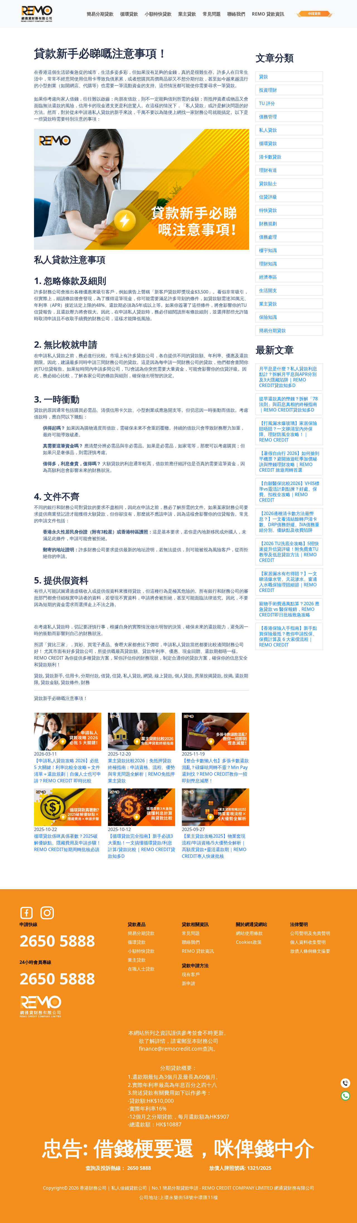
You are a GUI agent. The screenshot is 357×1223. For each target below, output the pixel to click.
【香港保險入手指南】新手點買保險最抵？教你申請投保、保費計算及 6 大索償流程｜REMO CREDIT (288, 636)
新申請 (188, 983)
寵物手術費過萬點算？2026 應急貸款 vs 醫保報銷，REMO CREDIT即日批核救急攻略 (289, 609)
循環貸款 (129, 14)
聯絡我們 (236, 14)
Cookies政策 (249, 942)
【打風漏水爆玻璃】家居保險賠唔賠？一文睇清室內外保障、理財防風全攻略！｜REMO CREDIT (288, 431)
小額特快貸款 (158, 14)
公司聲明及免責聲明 (310, 933)
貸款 (263, 76)
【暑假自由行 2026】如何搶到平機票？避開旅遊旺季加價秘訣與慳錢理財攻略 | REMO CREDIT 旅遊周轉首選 (289, 461)
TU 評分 (267, 103)
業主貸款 (187, 14)
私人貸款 (268, 130)
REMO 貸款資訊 (268, 14)
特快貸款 (268, 210)
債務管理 (268, 117)
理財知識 (268, 264)
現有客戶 (191, 974)
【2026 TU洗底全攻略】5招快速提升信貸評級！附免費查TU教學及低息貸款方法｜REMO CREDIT (289, 551)
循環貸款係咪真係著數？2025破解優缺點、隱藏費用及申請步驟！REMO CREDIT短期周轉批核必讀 (67, 842)
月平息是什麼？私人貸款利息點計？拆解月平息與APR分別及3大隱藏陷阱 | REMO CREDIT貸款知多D (288, 377)
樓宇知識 (268, 250)
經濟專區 (268, 277)
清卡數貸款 (270, 157)
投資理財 (268, 90)
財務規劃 (268, 223)
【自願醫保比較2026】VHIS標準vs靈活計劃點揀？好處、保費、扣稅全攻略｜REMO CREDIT (289, 491)
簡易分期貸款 (100, 14)
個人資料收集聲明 (308, 942)
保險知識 (268, 317)
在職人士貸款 (141, 969)
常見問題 (212, 14)
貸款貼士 (268, 183)
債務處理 (268, 237)
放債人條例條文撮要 (310, 951)
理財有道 (268, 170)
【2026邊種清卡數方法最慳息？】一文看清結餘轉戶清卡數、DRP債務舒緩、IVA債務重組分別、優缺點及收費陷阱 (289, 521)
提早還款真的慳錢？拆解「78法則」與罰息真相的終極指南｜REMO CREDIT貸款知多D (288, 404)
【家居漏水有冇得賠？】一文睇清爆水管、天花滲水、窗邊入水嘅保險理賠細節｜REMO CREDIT (288, 581)
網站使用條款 (249, 933)
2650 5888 (57, 940)
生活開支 (268, 290)
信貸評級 (268, 197)
